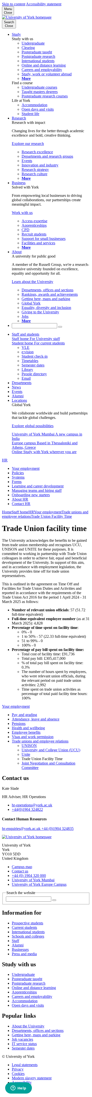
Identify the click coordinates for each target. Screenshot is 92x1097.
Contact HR (21, 504)
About (17, 252)
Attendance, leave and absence (35, 719)
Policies (18, 473)
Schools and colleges (28, 936)
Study (16, 34)
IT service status (24, 1044)
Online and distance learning (34, 988)
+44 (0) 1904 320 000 (29, 875)
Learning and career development (38, 486)
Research (19, 118)
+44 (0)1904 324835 (57, 828)
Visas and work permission (32, 737)
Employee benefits (26, 732)
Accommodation (25, 1001)
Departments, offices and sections (38, 1030)
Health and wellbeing (28, 728)
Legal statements (25, 1065)
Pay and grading (24, 715)
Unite (26, 754)
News (16, 387)
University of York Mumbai (33, 880)
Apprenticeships (24, 992)
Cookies (18, 1074)
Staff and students (25, 334)
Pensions (19, 723)
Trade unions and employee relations (40, 741)
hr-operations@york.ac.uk (32, 805)
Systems (18, 477)
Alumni (18, 396)
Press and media (24, 954)
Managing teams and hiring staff (37, 490)
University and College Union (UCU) (51, 750)
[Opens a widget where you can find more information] (18, 1088)
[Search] (60, 327)
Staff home (20, 512)
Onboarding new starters (31, 495)
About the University (28, 1026)
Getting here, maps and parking (36, 1035)
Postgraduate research (28, 983)
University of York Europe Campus (39, 884)
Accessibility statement (43, 4)
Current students (24, 927)
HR (5, 460)
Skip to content (13, 4)
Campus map (22, 867)
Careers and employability (32, 996)
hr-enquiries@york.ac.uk (21, 828)
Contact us (20, 871)
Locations (19, 400)
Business (19, 183)
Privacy (18, 1069)
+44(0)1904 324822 (27, 809)
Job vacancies (22, 1039)
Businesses (20, 949)
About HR (20, 499)
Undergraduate (23, 974)
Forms (17, 482)
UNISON (29, 745)
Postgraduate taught (27, 979)
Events (17, 391)
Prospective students (27, 923)
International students (28, 932)
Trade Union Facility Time (51, 516)
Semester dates (23, 1048)
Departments (21, 383)
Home (7, 512)
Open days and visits (28, 1005)
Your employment (25, 468)
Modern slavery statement (32, 1078)
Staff (15, 941)
